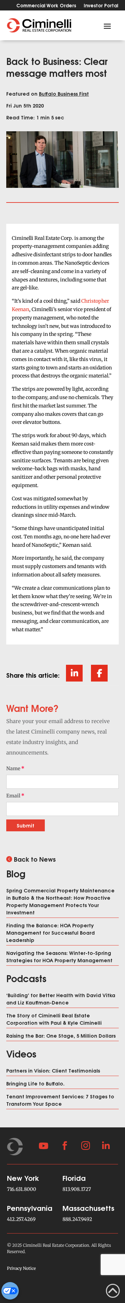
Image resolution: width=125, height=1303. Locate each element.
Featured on (47, 93)
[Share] (74, 673)
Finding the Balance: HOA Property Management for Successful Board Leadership (50, 932)
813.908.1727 (76, 1189)
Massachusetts (88, 1207)
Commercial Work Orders (46, 6)
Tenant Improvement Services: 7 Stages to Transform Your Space (60, 1099)
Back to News (35, 858)
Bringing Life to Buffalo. (35, 1083)
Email (13, 796)
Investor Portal (101, 6)
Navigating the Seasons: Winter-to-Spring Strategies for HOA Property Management (59, 956)
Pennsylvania (29, 1207)
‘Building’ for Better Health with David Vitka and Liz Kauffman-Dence (60, 998)
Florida (74, 1177)
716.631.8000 (21, 1189)
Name (13, 768)
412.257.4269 (21, 1219)
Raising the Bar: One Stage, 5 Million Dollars (61, 1035)
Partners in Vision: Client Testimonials (53, 1070)
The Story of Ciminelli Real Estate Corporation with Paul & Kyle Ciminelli (54, 1018)
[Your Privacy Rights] (10, 1291)
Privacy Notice (21, 1268)
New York (23, 1177)
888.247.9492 (77, 1219)
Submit (25, 825)
